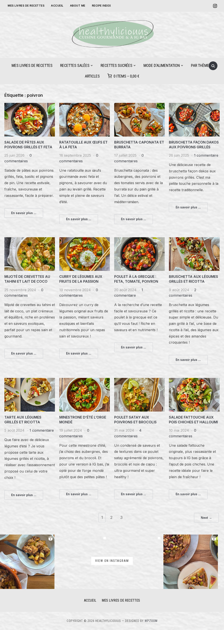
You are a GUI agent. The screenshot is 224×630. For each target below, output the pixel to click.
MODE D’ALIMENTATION (162, 65)
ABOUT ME (77, 5)
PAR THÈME (200, 65)
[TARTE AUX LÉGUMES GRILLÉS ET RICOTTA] (29, 380)
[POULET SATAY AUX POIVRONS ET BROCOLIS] (139, 380)
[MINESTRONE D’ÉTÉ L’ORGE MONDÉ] (84, 380)
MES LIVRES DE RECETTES (26, 5)
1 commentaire (206, 155)
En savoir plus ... (23, 213)
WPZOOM (151, 621)
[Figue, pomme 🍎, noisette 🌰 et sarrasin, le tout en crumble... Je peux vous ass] (27, 562)
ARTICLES (92, 76)
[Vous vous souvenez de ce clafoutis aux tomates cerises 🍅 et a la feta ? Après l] (136, 562)
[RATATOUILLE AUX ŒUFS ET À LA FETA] (84, 105)
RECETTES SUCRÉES (116, 65)
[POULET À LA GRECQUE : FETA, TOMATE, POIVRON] (139, 240)
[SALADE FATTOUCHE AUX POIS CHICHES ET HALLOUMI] (194, 380)
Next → (206, 517)
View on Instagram (112, 560)
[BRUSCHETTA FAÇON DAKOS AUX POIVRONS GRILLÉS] (194, 105)
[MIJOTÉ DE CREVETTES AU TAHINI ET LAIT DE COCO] (29, 240)
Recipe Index (101, 5)
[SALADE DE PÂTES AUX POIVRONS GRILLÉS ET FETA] (29, 105)
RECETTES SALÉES (74, 65)
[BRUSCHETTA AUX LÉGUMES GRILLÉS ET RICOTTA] (194, 240)
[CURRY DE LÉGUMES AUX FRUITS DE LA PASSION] (84, 240)
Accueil (57, 5)
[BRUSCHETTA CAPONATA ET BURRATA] (139, 105)
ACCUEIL (90, 600)
